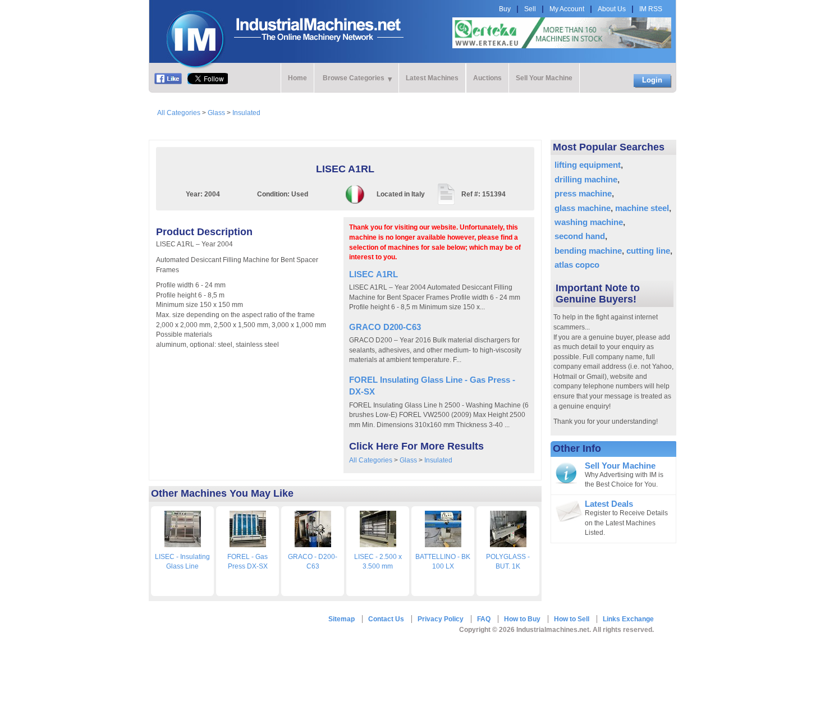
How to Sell (571, 619)
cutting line (648, 250)
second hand (579, 236)
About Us (612, 9)
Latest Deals (609, 504)
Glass (216, 113)
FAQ (484, 619)
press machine (583, 193)
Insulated (246, 113)
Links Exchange (628, 619)
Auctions (487, 78)
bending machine (588, 250)
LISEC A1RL (373, 274)
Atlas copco (576, 264)
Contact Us (386, 619)
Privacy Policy (441, 619)
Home (297, 78)
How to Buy (522, 619)
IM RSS (650, 9)
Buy (505, 9)
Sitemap (341, 619)
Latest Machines (432, 78)
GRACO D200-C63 (385, 327)
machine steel (642, 208)
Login (652, 80)
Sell (530, 9)
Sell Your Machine (544, 78)
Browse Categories (353, 78)
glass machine (582, 208)
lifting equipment (587, 164)
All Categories (178, 113)
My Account (566, 9)
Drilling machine (585, 179)
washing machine (588, 222)
